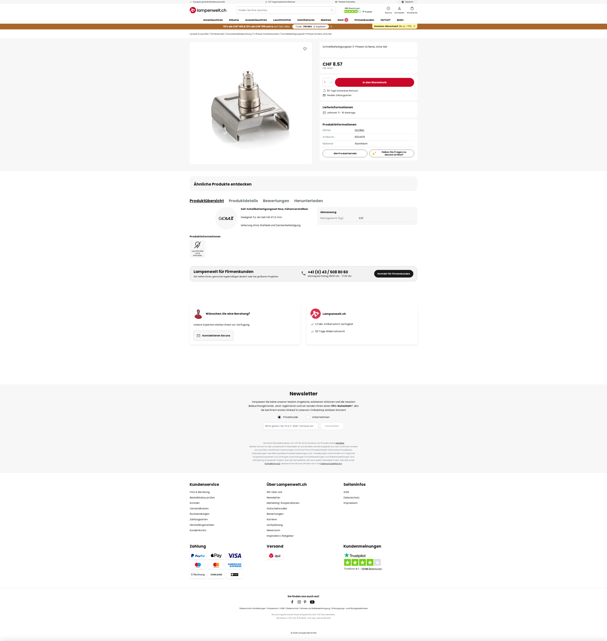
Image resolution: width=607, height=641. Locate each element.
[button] (305, 49)
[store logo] (208, 10)
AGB (346, 492)
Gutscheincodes (277, 508)
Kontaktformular (272, 463)
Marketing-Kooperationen (283, 503)
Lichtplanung (275, 525)
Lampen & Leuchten (199, 34)
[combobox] (286, 10)
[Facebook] (294, 601)
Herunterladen (308, 200)
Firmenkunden (217, 34)
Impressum (350, 503)
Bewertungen (276, 200)
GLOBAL (359, 130)
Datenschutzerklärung (331, 463)
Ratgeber (288, 536)
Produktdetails (243, 200)
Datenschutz (351, 497)
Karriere (272, 519)
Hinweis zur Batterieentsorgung (315, 608)
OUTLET (385, 20)
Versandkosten (199, 508)
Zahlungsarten (199, 519)
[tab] (207, 201)
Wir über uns (274, 492)
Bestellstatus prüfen (202, 497)
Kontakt (195, 503)
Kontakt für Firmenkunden (393, 273)
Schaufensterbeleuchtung (238, 34)
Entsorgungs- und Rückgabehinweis (350, 608)
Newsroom (273, 530)
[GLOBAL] (226, 218)
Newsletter (273, 497)
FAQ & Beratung (200, 492)
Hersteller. (340, 443)
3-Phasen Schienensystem (266, 34)
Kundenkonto (198, 530)
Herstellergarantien (202, 525)
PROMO (311, 26)
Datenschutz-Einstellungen (252, 608)
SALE (340, 20)
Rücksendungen (199, 514)
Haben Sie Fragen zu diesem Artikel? (394, 153)
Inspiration (273, 536)
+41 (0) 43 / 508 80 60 (328, 272)
